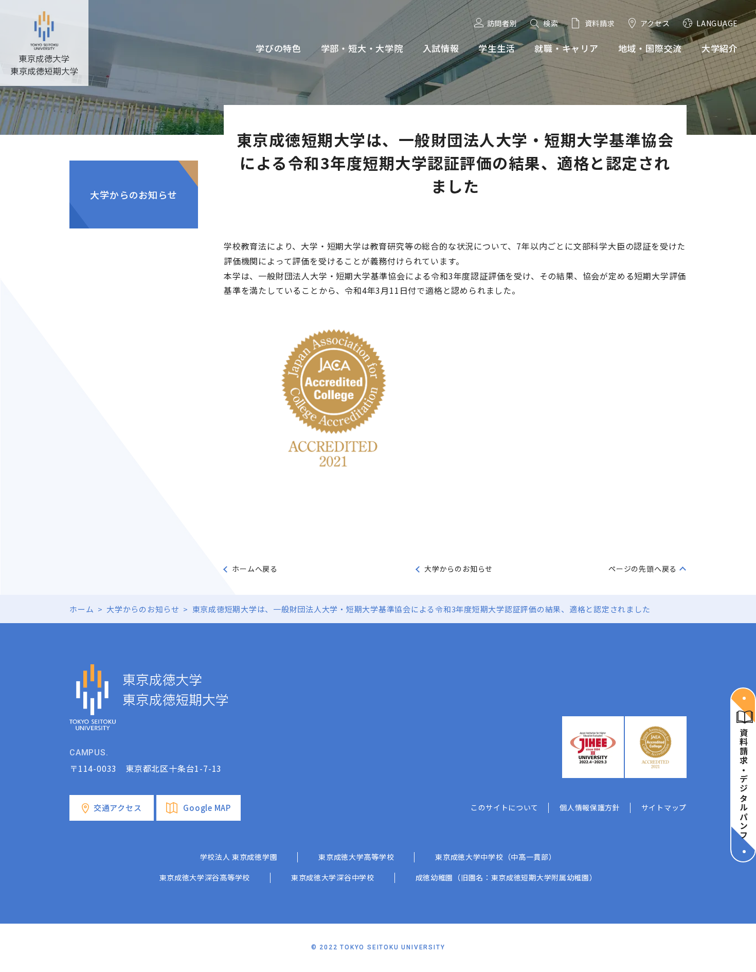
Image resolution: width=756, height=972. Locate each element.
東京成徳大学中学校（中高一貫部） (495, 857)
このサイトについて (504, 807)
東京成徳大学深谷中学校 (332, 877)
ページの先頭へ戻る (642, 568)
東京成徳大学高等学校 (356, 857)
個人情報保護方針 (590, 807)
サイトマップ (664, 807)
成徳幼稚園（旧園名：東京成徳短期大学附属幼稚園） (506, 877)
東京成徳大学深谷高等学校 (204, 877)
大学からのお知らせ (133, 194)
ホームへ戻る (255, 568)
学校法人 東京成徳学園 (239, 857)
